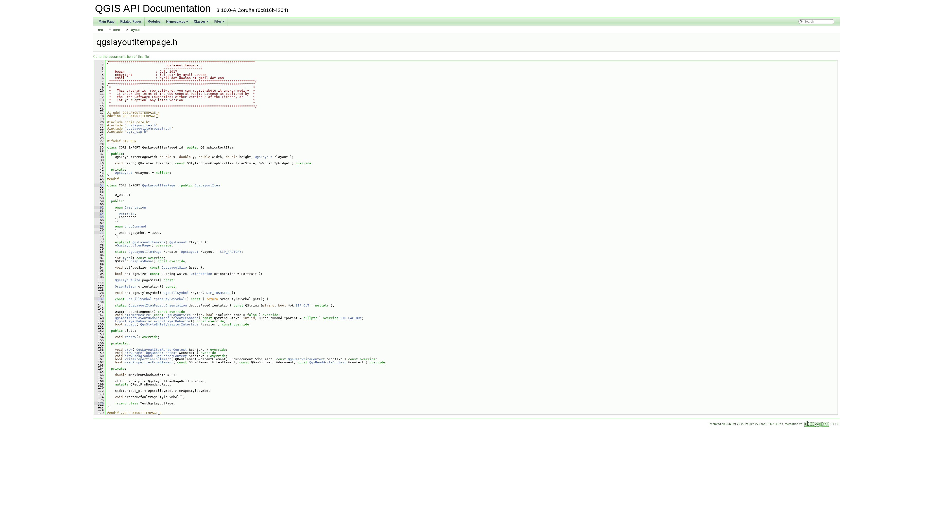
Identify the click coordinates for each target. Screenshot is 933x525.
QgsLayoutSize (174, 267)
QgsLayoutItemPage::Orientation (158, 305)
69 (99, 226)
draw (128, 349)
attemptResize (137, 315)
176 (99, 403)
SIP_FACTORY (230, 252)
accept (130, 324)
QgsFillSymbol (176, 293)
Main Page (106, 21)
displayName (141, 261)
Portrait (126, 214)
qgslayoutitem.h (141, 125)
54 (99, 185)
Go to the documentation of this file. (121, 57)
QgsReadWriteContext (306, 359)
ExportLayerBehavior (133, 321)
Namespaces (177, 23)
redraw (130, 337)
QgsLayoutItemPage (158, 185)
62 (99, 207)
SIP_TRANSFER (218, 293)
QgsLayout (263, 157)
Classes (201, 23)
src (100, 30)
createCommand (186, 318)
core (116, 30)
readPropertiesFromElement (149, 362)
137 (99, 299)
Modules (153, 21)
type (126, 258)
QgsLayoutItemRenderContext (161, 349)
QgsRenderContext (161, 353)
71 (99, 233)
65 (99, 217)
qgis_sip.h (136, 131)
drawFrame (133, 353)
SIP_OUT (302, 305)
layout (135, 30)
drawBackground (138, 356)
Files (219, 23)
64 (99, 214)
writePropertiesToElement (148, 359)
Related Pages (131, 21)
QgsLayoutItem (207, 185)
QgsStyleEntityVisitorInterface (169, 324)
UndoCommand (135, 226)
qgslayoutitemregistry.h (149, 128)
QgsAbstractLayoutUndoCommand (142, 318)
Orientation (135, 207)
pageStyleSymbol (170, 299)
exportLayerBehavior (172, 321)
